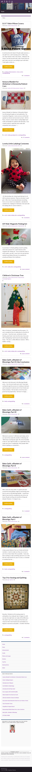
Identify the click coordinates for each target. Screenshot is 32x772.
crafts (5, 135)
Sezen (2, 11)
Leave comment (26, 269)
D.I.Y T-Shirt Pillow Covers (13, 23)
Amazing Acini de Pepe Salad (8, 689)
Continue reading (8, 66)
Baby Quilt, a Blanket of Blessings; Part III (12, 411)
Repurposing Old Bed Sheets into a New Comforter (13, 709)
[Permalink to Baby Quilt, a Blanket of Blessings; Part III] (16, 425)
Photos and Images (6, 656)
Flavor (3, 647)
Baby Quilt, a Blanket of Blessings (9, 712)
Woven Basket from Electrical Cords (10, 694)
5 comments (27, 75)
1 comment (27, 511)
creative (9, 25)
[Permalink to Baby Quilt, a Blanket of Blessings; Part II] (16, 478)
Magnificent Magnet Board (8, 706)
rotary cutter (19, 72)
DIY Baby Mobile (6, 715)
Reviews (4, 659)
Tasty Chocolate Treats (7, 703)
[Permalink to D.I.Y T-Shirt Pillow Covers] (16, 39)
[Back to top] (28, 768)
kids (16, 215)
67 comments (26, 137)
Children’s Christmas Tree (13, 275)
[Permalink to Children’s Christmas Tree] (16, 305)
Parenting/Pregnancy (6, 278)
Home (3, 644)
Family (3, 653)
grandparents (14, 135)
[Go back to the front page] (16, 6)
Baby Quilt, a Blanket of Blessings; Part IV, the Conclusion (15, 361)
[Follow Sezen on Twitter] (2, 1)
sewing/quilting (6, 73)
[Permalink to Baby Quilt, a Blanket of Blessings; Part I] (16, 535)
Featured (22, 88)
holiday (12, 215)
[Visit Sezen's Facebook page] (4, 1)
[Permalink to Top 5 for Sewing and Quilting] (16, 597)
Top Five (11, 579)
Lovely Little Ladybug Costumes (15, 143)
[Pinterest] (7, 1)
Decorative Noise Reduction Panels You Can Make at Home (15, 700)
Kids (19, 145)
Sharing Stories (5, 665)
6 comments (27, 403)
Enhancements (14, 25)
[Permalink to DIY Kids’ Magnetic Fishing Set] (16, 236)
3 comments (27, 217)
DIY (12, 88)
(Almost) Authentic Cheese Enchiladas (10, 697)
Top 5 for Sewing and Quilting (14, 578)
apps (8, 579)
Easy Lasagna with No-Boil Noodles (10, 691)
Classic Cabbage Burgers (7, 680)
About (3, 668)
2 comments (27, 571)
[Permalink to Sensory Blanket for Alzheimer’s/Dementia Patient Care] (16, 100)
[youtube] (12, 1)
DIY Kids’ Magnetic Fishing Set (14, 224)
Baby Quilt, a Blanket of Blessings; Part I (12, 518)
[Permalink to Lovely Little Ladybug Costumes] (16, 171)
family (9, 135)
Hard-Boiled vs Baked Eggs (8, 686)
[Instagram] (9, 1)
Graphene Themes (12, 770)
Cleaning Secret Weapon (7, 683)
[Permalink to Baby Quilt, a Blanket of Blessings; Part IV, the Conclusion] (16, 373)
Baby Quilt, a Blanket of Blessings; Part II (12, 464)
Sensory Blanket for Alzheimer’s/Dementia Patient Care (14, 84)
